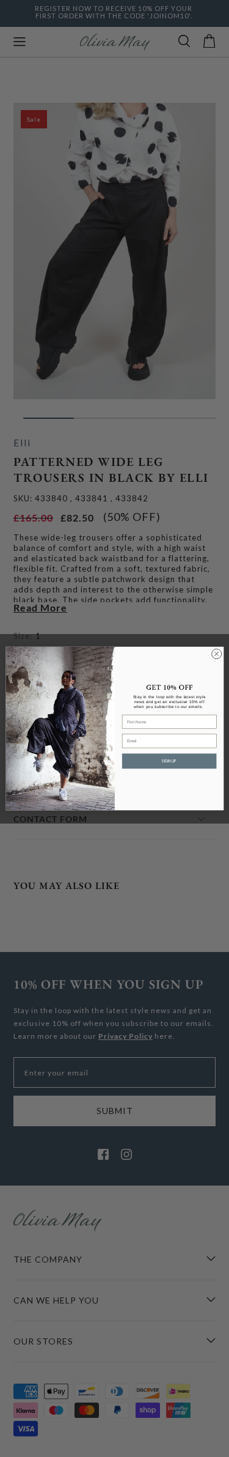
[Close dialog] (216, 653)
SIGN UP (169, 761)
